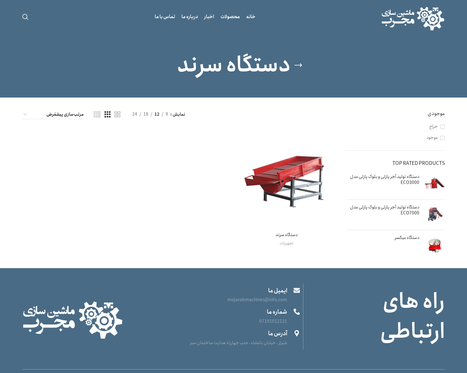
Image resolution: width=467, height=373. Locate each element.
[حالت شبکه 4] (97, 115)
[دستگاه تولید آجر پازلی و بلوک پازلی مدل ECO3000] (434, 184)
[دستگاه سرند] (286, 179)
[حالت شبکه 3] (108, 115)
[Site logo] (413, 16)
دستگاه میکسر (407, 238)
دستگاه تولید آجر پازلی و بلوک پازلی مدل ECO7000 (384, 210)
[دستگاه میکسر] (434, 245)
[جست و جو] (25, 16)
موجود (432, 138)
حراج (433, 127)
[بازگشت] (298, 65)
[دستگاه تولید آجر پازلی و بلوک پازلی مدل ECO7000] (434, 214)
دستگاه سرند (286, 234)
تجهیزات (286, 244)
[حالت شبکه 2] (117, 115)
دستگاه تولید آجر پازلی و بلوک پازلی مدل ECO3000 (384, 180)
